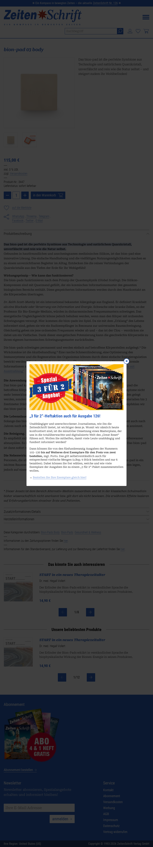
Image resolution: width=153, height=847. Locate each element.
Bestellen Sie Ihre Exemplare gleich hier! (59, 477)
